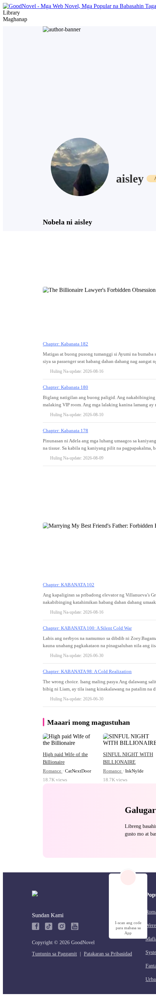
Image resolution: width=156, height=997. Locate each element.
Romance (52, 771)
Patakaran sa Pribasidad (108, 954)
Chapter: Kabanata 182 (65, 344)
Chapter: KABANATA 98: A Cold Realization (87, 671)
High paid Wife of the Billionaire (65, 758)
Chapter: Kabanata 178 (65, 430)
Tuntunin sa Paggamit (54, 954)
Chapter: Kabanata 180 (65, 387)
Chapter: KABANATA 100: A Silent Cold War (87, 628)
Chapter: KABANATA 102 (68, 584)
